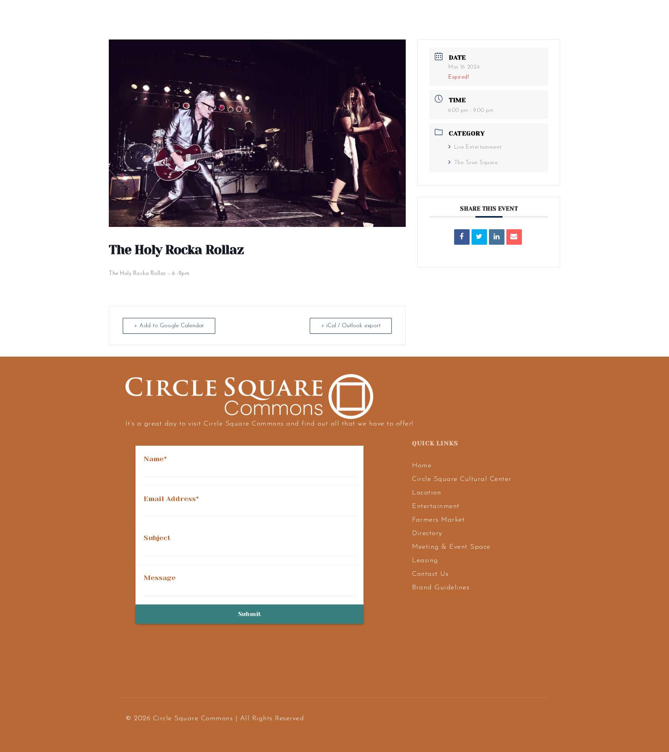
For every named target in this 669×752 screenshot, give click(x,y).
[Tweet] (479, 237)
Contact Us (430, 574)
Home (421, 465)
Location (426, 492)
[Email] (514, 237)
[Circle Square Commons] (80, 17)
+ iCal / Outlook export (351, 326)
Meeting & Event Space (451, 547)
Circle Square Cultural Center (461, 479)
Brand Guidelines (440, 587)
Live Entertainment (478, 147)
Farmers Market (438, 520)
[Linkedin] (496, 237)
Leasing (425, 560)
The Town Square (475, 163)
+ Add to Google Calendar (169, 326)
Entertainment (436, 506)
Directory (427, 533)
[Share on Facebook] (462, 237)
